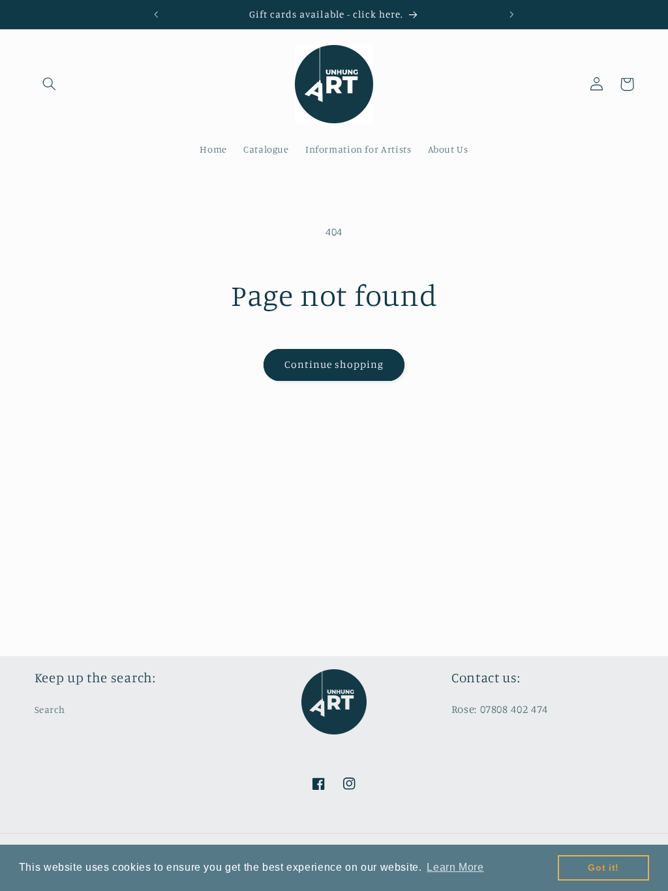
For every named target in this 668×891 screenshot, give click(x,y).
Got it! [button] (603, 867)
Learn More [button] (455, 867)
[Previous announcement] (156, 14)
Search (50, 709)
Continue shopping (334, 364)
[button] (50, 84)
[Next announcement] (512, 14)
